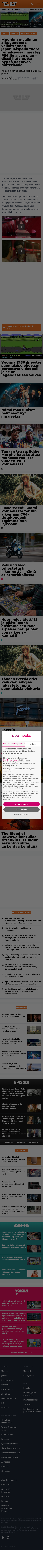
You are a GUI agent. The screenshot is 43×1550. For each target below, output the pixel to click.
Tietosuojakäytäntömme (21, 814)
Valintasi (33, 744)
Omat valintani (21, 809)
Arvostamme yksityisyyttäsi (14, 744)
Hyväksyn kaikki (21, 804)
